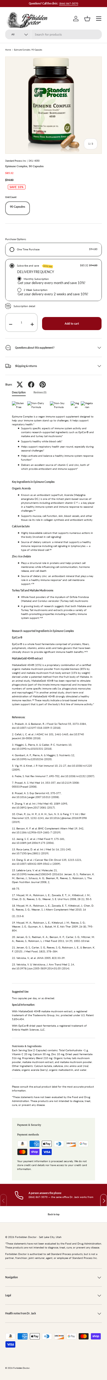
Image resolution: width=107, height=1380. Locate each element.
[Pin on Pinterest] (42, 384)
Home (8, 50)
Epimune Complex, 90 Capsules (28, 50)
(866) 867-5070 (68, 3)
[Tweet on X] (19, 384)
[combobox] (53, 34)
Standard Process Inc (15, 160)
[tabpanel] (53, 755)
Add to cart (72, 323)
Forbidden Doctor (21, 1368)
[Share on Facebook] (31, 384)
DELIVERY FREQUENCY (35, 272)
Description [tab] (19, 392)
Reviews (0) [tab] (40, 392)
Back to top (53, 1214)
